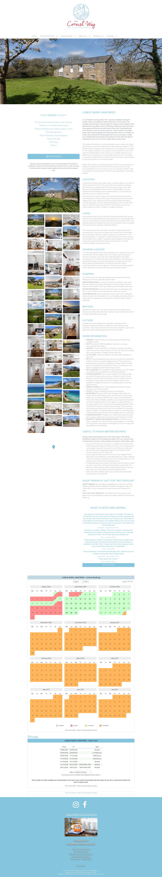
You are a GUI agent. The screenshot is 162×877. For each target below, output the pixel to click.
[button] (57, 36)
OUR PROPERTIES (47, 36)
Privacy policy (81, 865)
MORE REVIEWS (108, 565)
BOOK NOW (53, 156)
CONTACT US (98, 36)
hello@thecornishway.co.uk (81, 843)
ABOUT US (83, 36)
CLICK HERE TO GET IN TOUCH (81, 814)
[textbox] (45, 2)
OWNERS (110, 36)
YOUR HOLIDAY (66, 36)
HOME (34, 36)
